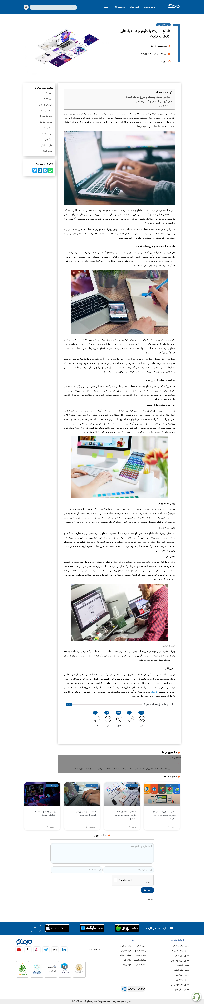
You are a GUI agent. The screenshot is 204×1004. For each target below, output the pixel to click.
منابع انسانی (47, 151)
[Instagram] (55, 950)
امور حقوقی (47, 98)
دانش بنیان (47, 128)
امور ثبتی (48, 93)
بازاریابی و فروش (45, 104)
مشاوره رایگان (119, 7)
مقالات (105, 7)
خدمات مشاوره (150, 7)
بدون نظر (163, 61)
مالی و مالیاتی (46, 145)
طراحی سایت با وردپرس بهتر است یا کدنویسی (83, 813)
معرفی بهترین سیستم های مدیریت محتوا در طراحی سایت (164, 815)
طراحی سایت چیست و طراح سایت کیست (148, 97)
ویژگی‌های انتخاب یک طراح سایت (152, 101)
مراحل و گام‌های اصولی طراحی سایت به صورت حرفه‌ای (125, 815)
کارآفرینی (48, 139)
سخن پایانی (164, 106)
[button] (50, 170)
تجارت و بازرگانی (45, 122)
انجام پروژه (134, 7)
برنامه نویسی (163, 24)
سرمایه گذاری (46, 133)
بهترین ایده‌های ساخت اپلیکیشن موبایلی (45, 813)
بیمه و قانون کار (45, 116)
